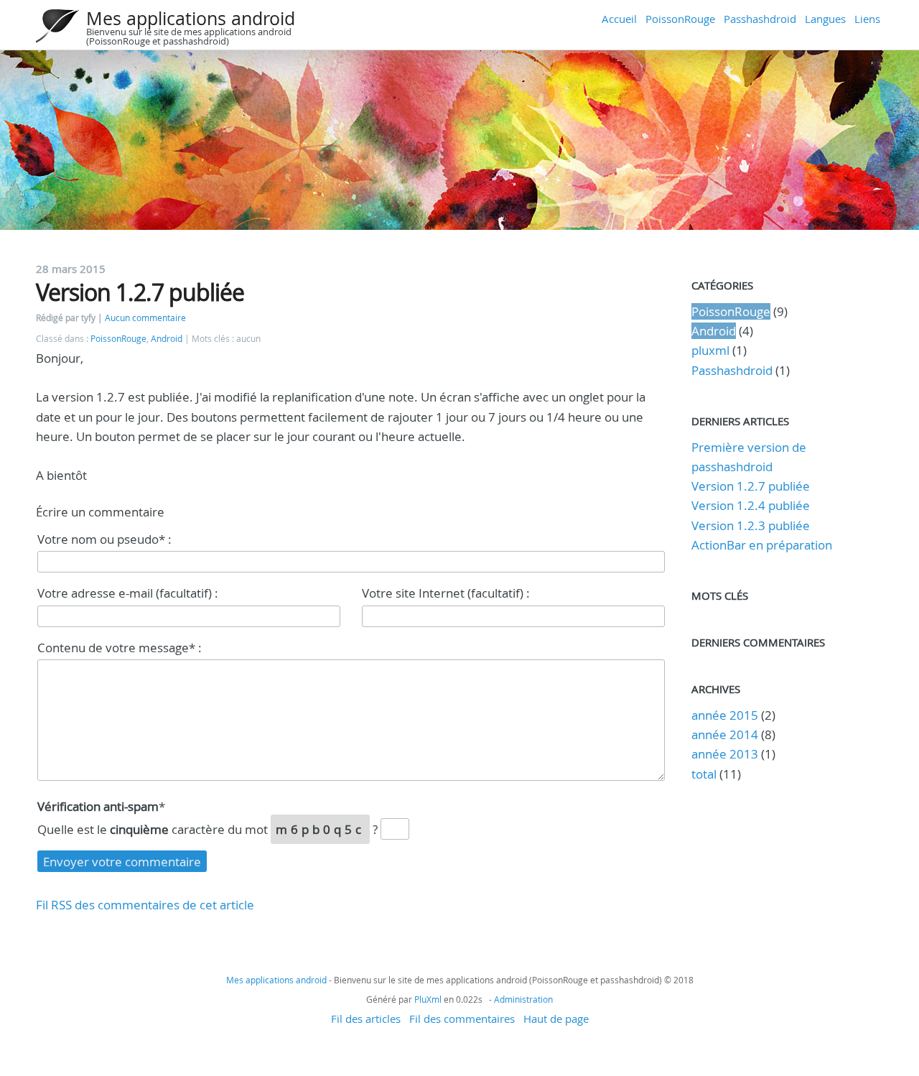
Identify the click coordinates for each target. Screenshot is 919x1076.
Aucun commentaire (145, 317)
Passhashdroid (760, 18)
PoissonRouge (680, 18)
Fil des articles (366, 1018)
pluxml (710, 350)
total (705, 774)
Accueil (619, 18)
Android (166, 338)
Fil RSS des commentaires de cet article (145, 904)
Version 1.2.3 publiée (750, 525)
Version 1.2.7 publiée (750, 486)
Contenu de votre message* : (119, 647)
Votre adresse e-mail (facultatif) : (127, 593)
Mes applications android (190, 18)
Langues (825, 18)
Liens (867, 18)
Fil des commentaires (462, 1018)
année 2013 (724, 754)
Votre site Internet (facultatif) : (446, 593)
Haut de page (556, 1018)
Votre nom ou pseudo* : (104, 539)
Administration (523, 999)
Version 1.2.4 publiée (750, 505)
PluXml (428, 999)
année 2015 (724, 715)
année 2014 (724, 734)
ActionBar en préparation (761, 545)
